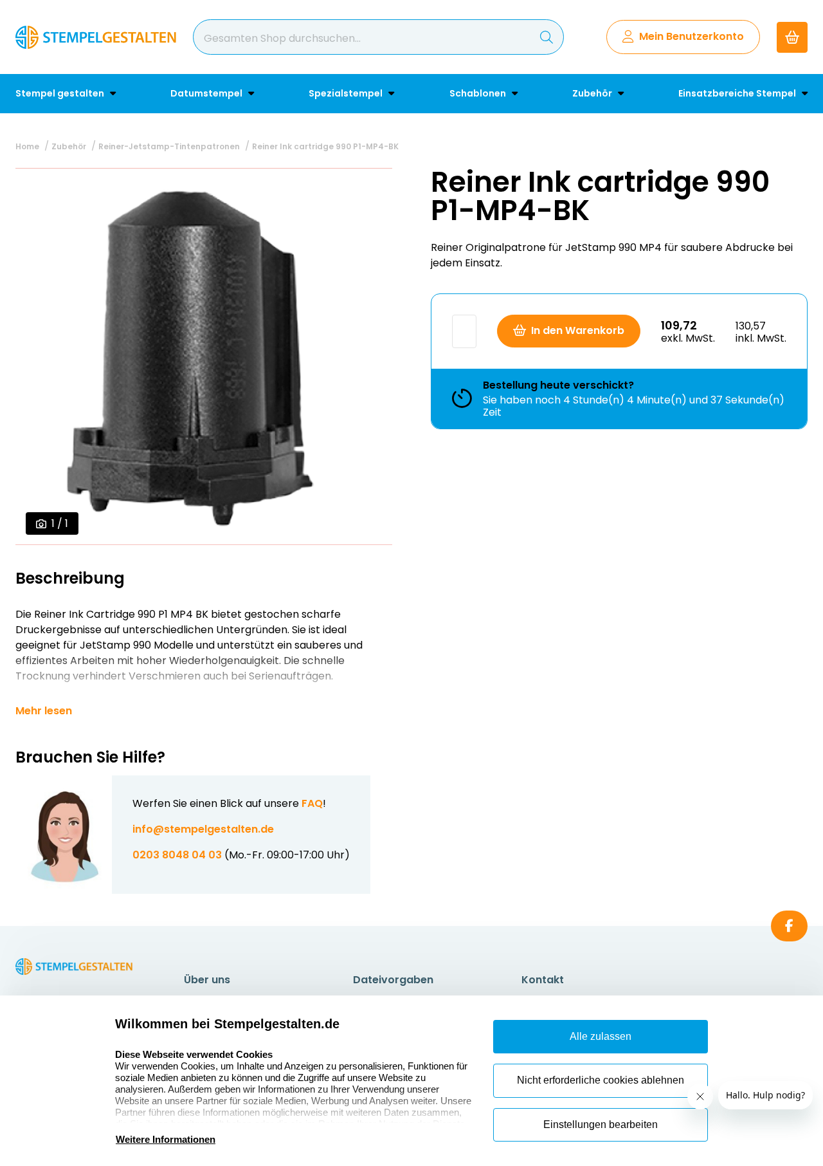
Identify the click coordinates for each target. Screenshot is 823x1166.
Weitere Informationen (165, 1139)
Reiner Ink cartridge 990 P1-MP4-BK (325, 146)
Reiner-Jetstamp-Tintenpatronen (169, 146)
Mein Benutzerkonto (691, 36)
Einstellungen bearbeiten (600, 1124)
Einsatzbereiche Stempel (738, 93)
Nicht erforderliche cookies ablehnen (600, 1080)
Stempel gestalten (60, 93)
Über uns (207, 980)
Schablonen (478, 93)
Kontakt (542, 980)
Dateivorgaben (393, 980)
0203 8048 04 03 (177, 854)
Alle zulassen (600, 1036)
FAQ (312, 803)
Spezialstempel (346, 93)
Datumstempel (207, 93)
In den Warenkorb (577, 330)
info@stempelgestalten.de (203, 829)
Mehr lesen (43, 711)
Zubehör (593, 93)
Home (27, 146)
